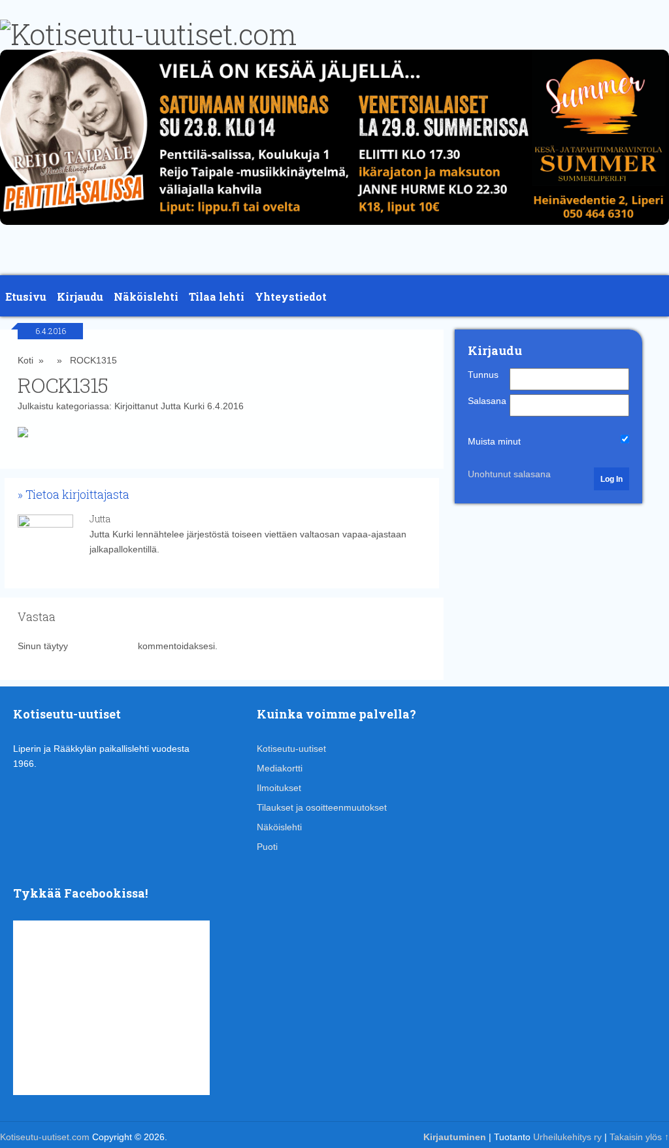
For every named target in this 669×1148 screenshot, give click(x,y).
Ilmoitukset (279, 788)
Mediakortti (279, 768)
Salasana (487, 401)
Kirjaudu (80, 296)
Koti (25, 360)
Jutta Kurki (182, 406)
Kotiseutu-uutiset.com (45, 1137)
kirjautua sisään (103, 646)
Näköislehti (146, 296)
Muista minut (494, 441)
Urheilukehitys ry (567, 1137)
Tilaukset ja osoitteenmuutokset (322, 807)
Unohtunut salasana (509, 474)
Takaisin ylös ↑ (639, 1137)
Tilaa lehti (216, 296)
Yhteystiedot (291, 296)
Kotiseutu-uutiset (291, 748)
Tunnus (483, 374)
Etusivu (25, 296)
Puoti (267, 846)
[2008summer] (334, 228)
